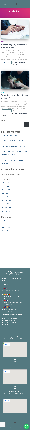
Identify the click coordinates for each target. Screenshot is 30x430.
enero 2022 (5, 197)
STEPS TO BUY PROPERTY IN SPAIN (12, 140)
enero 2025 (5, 186)
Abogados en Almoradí (15, 364)
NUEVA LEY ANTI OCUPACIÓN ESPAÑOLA (14, 146)
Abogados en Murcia (15, 337)
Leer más (6, 62)
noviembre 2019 (6, 211)
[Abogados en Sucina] (15, 387)
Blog (2, 41)
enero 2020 (5, 204)
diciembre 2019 (6, 207)
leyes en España (7, 227)
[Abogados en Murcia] (15, 333)
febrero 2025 (6, 183)
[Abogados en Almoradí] (15, 360)
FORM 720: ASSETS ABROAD (10, 135)
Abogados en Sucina (15, 391)
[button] (21, 3)
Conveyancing (6, 224)
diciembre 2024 (6, 190)
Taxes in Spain (6, 231)
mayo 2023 (5, 193)
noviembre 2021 (6, 200)
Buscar (3, 120)
